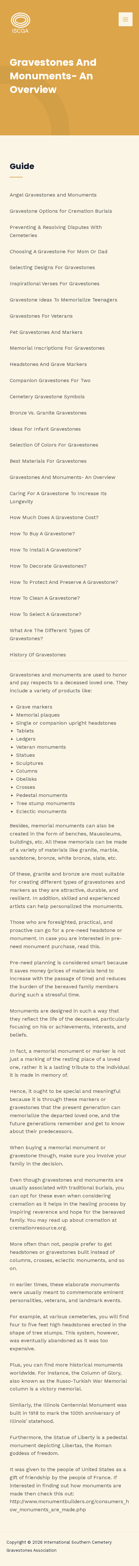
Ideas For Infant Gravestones (45, 429)
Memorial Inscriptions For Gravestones (57, 348)
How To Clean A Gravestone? (45, 598)
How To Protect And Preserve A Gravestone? (64, 582)
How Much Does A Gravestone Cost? (54, 517)
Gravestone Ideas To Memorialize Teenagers (63, 300)
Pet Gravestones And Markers (46, 332)
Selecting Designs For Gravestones (52, 267)
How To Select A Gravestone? (45, 614)
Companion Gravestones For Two (50, 380)
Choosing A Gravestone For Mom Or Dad (58, 252)
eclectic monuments (80, 1260)
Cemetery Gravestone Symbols (47, 397)
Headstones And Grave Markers (48, 364)
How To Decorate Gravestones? (48, 566)
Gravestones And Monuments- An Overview (62, 477)
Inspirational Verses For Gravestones (55, 284)
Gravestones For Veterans (41, 316)
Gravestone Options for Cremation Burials (61, 211)
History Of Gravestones (38, 655)
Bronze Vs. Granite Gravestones (48, 413)
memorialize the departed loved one (54, 1115)
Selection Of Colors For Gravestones (54, 445)
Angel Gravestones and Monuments (53, 195)
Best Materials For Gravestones (48, 461)
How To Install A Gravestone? (45, 550)
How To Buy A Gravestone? (42, 534)
